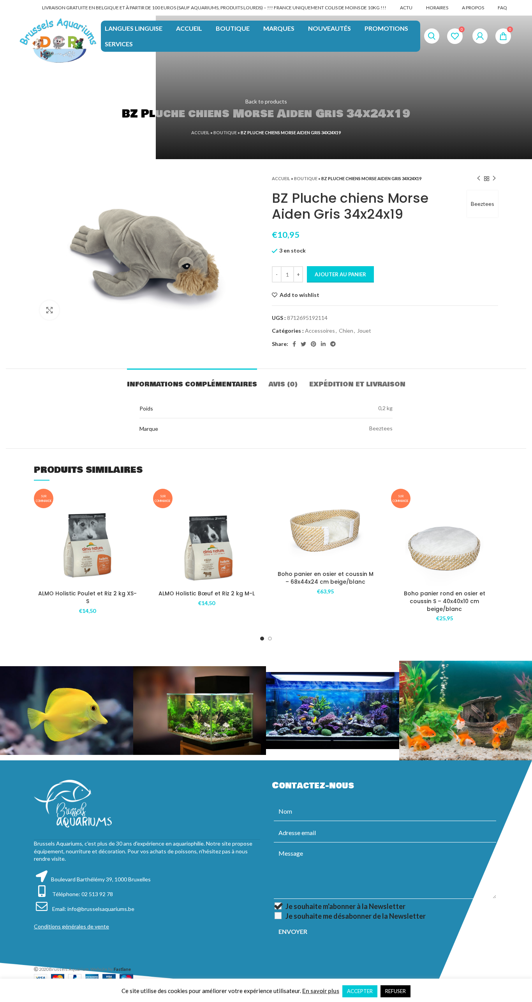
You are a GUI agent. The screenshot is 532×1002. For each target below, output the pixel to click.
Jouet (364, 330)
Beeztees (482, 203)
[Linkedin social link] (323, 344)
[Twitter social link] (303, 344)
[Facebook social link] (294, 344)
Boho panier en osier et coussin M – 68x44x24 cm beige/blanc (325, 578)
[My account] (480, 36)
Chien (346, 330)
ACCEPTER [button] (360, 991)
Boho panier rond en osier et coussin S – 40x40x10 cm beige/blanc (444, 601)
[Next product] (494, 179)
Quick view (135, 556)
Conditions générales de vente (71, 926)
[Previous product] (479, 179)
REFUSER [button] (395, 991)
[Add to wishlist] (135, 521)
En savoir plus (320, 990)
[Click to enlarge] (49, 310)
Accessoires (320, 330)
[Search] (431, 36)
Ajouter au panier (340, 274)
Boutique (225, 132)
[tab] (192, 380)
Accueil (200, 132)
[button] (135, 538)
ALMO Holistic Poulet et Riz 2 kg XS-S (87, 597)
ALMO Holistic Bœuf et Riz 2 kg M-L (207, 593)
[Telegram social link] (333, 344)
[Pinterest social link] (313, 344)
